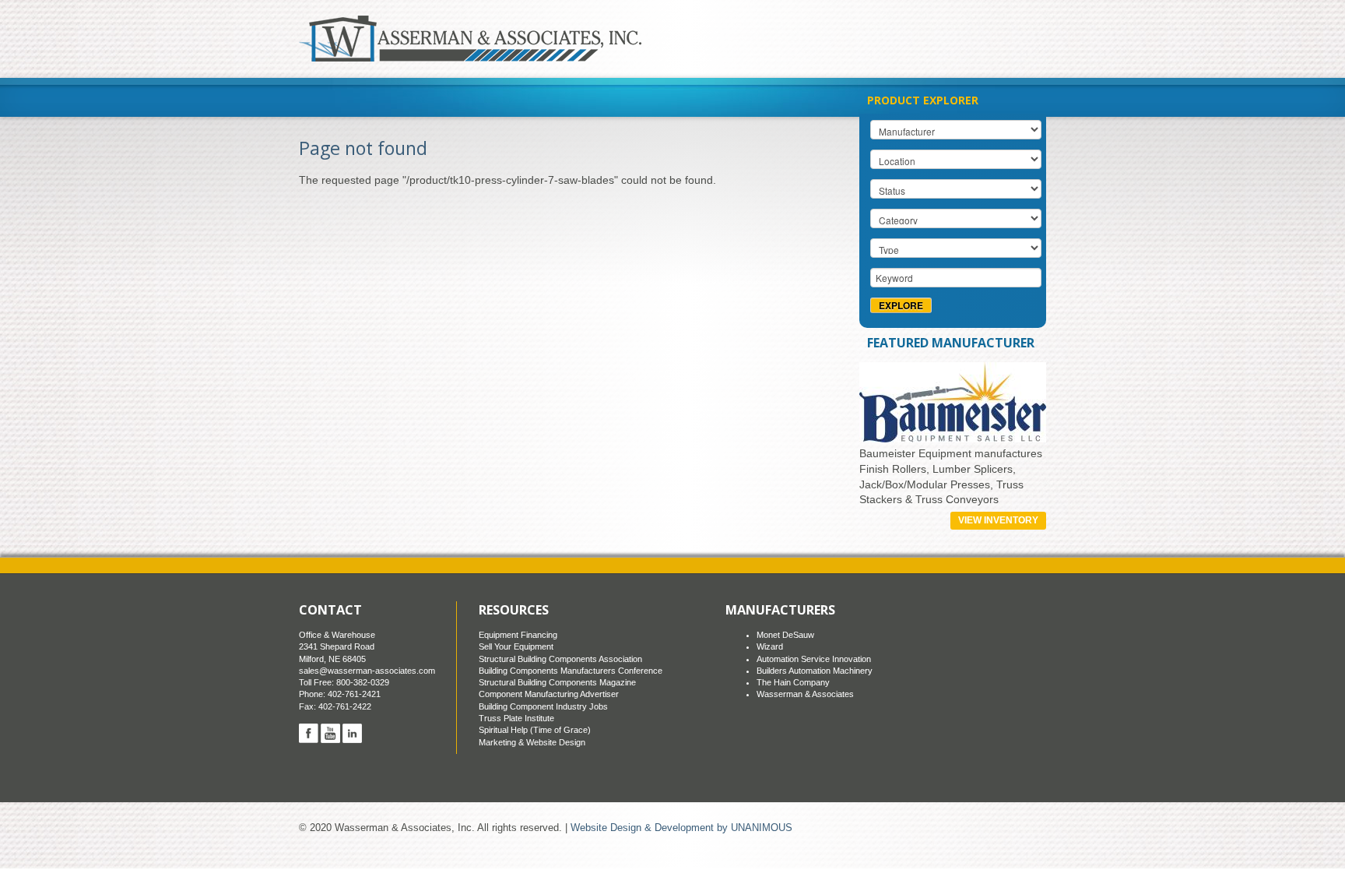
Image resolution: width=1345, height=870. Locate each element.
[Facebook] (308, 733)
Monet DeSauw (785, 634)
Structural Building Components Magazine (557, 682)
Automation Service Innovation (814, 659)
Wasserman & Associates (805, 694)
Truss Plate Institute (516, 718)
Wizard (770, 646)
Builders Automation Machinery (815, 670)
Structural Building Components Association (560, 659)
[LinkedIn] (352, 733)
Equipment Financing (518, 634)
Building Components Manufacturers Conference (570, 670)
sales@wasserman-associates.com (367, 670)
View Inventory (998, 520)
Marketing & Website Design (532, 742)
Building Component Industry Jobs (543, 706)
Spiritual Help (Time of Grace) (535, 729)
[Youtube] (330, 733)
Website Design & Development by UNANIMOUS (681, 827)
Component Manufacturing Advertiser (549, 694)
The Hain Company (793, 682)
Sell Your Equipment (516, 646)
